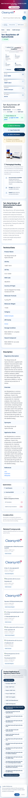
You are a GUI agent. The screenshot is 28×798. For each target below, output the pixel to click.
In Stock (6, 39)
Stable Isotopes (16, 30)
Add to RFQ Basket (15, 134)
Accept (17, 794)
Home (2, 30)
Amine (8, 30)
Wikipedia (7, 475)
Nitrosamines (12, 24)
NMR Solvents (21, 24)
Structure (9, 69)
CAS (5, 471)
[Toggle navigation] (25, 12)
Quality (20, 69)
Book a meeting (15, 7)
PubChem (7, 473)
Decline (23, 794)
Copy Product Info (15, 130)
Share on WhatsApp (15, 125)
